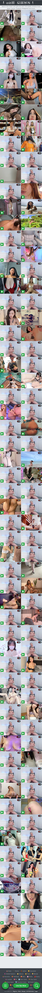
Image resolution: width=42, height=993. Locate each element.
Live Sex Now (21, 986)
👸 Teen (27, 974)
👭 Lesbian (8, 979)
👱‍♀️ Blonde (35, 974)
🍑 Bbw (23, 976)
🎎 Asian (8, 971)
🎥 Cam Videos (10, 988)
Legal (36, 991)
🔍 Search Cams (31, 988)
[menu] (5, 985)
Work (19, 991)
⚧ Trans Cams (9, 982)
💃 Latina (23, 971)
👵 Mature (20, 974)
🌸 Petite (30, 976)
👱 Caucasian (32, 971)
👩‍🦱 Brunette (6, 976)
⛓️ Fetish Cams (32, 982)
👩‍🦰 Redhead (15, 976)
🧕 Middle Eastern (9, 974)
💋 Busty (37, 976)
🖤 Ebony (16, 971)
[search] (36, 985)
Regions (15, 991)
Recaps (23, 991)
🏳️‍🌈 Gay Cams (33, 979)
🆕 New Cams (22, 979)
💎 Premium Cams (20, 982)
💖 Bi (15, 979)
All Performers (30, 991)
